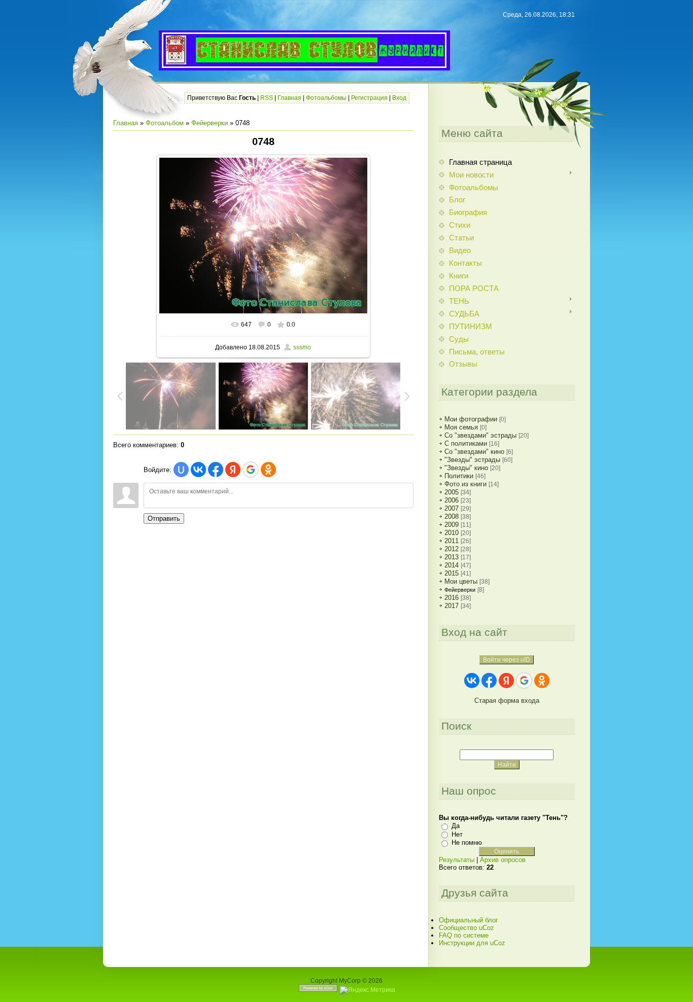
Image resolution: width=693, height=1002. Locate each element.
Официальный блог (468, 920)
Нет (457, 834)
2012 (451, 549)
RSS (266, 97)
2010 (451, 532)
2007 (451, 508)
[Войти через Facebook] (215, 469)
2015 (451, 573)
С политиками (465, 443)
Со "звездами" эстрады (480, 435)
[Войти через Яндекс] (232, 469)
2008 (451, 516)
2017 (451, 606)
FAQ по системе (464, 935)
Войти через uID (506, 659)
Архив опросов (503, 860)
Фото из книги (465, 484)
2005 (451, 492)
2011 (451, 541)
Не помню (467, 842)
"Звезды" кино (466, 468)
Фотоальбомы (326, 97)
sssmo (302, 347)
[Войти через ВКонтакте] (198, 469)
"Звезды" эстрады (472, 459)
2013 (451, 557)
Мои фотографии (470, 419)
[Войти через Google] (250, 469)
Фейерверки (209, 123)
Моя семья (461, 427)
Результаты (456, 860)
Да (456, 826)
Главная (289, 97)
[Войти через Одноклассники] (268, 469)
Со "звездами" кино (474, 451)
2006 (451, 500)
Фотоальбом (165, 123)
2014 (451, 565)
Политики (458, 476)
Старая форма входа (506, 700)
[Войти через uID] (181, 469)
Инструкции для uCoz (472, 943)
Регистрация (369, 97)
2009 (451, 524)
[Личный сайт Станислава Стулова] (304, 63)
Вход (399, 97)
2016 (451, 597)
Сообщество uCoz (466, 928)
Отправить (164, 518)
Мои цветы (460, 581)
